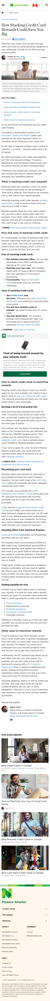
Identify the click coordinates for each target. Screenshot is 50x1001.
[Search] (47, 5)
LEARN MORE (24, 374)
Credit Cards (13, 12)
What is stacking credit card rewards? (22, 102)
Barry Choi (20, 57)
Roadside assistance (16, 609)
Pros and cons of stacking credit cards (22, 107)
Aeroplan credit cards (11, 440)
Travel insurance (14, 603)
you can (21, 396)
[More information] (24, 59)
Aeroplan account (14, 456)
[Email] (11, 720)
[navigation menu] (3, 5)
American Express (10, 535)
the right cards (39, 396)
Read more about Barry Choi (23, 716)
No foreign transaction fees (19, 612)
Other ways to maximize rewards (19, 120)
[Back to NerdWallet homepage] (2, 12)
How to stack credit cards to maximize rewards (22, 113)
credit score (17, 295)
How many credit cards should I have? (29, 228)
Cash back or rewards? (24, 329)
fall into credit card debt (28, 325)
